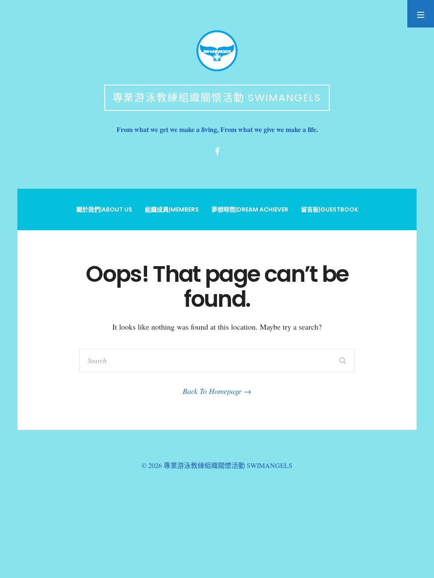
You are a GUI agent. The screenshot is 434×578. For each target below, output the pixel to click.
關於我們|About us (104, 209)
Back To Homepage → (217, 391)
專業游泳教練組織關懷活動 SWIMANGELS (217, 98)
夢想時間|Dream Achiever (249, 209)
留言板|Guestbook (329, 209)
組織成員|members (172, 209)
